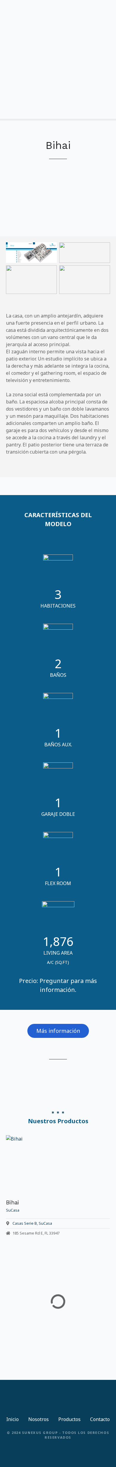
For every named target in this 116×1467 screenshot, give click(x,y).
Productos (69, 1419)
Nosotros (38, 1419)
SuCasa (45, 1223)
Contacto (100, 1419)
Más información (58, 1030)
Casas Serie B (24, 1223)
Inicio (12, 1419)
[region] (58, 192)
